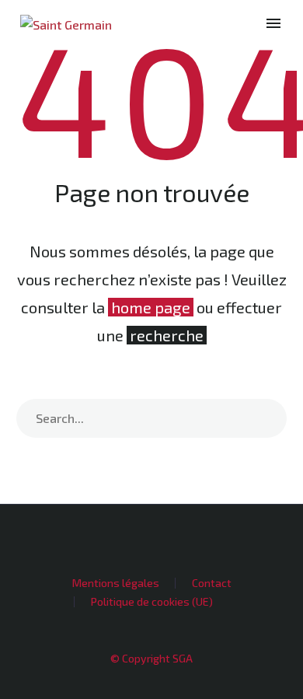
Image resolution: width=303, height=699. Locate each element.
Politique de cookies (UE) (152, 601)
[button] (246, 23)
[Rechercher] (267, 418)
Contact (212, 583)
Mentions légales (115, 583)
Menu (273, 23)
